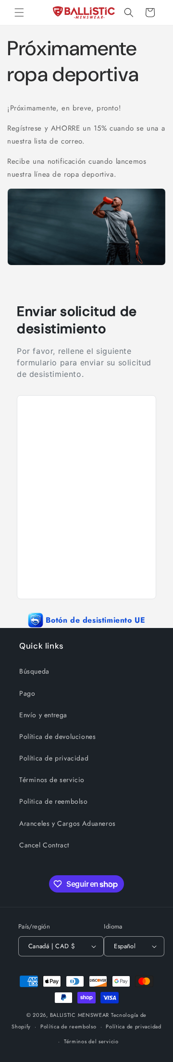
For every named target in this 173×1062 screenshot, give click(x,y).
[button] (19, 12)
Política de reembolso (68, 1026)
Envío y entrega (43, 715)
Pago (27, 693)
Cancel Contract (44, 845)
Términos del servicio (91, 1041)
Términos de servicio (52, 779)
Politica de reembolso (53, 801)
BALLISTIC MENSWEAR (80, 1015)
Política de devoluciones (57, 736)
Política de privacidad (53, 758)
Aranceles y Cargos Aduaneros (67, 823)
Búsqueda (34, 671)
